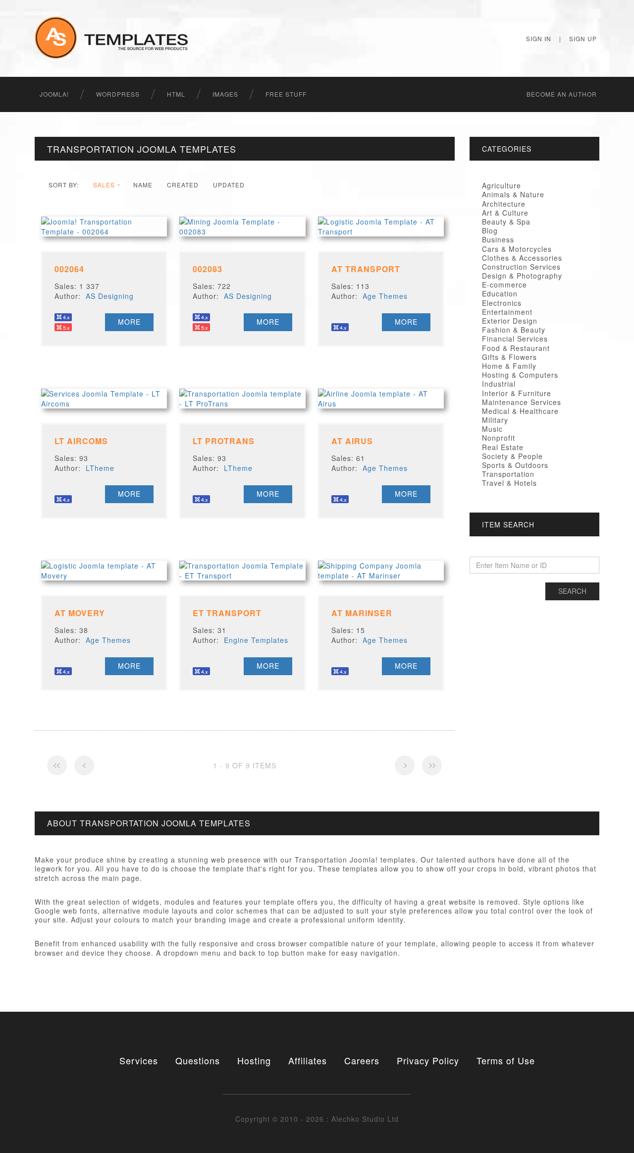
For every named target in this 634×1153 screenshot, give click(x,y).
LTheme (100, 468)
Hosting (254, 1060)
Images (225, 94)
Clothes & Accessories (522, 258)
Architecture (504, 204)
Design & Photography (522, 276)
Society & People (512, 456)
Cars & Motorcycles (517, 249)
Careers (361, 1060)
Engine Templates (256, 640)
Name (143, 184)
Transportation (508, 474)
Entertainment (507, 312)
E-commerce (504, 284)
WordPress (118, 94)
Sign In (538, 38)
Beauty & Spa (506, 222)
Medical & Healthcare (520, 411)
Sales (104, 184)
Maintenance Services (521, 402)
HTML (176, 94)
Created (183, 184)
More (129, 322)
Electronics (502, 303)
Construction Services (521, 267)
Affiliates (307, 1060)
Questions (197, 1060)
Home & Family (509, 366)
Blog (490, 230)
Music (492, 429)
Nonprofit (498, 438)
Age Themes (385, 296)
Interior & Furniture (516, 393)
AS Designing (110, 296)
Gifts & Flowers (509, 357)
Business (498, 239)
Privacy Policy (428, 1060)
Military (495, 420)
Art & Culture (505, 213)
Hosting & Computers (520, 375)
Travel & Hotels (509, 483)
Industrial (499, 384)
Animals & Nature (513, 194)
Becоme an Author (562, 94)
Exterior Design (509, 321)
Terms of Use (505, 1060)
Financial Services (515, 339)
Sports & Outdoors (515, 465)
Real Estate (503, 447)
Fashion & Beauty (513, 330)
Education (500, 293)
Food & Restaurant (516, 348)
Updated (229, 184)
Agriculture (501, 185)
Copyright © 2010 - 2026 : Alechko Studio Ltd (317, 1119)
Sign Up (583, 38)
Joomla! (54, 94)
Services (138, 1060)
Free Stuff (286, 94)
